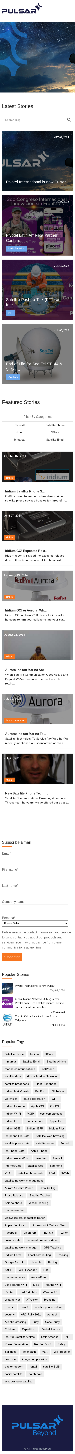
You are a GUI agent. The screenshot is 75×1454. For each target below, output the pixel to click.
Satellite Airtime (56, 1061)
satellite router (45, 1143)
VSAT (8, 1173)
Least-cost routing (39, 1255)
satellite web (35, 1165)
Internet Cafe (13, 1165)
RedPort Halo (28, 1292)
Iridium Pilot (56, 1128)
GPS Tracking (52, 1247)
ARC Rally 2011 (31, 1314)
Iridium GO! (12, 1121)
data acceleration (15, 720)
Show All (20, 425)
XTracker (32, 1299)
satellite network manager (21, 1247)
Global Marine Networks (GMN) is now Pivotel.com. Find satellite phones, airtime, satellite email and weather (40, 1003)
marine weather (15, 1210)
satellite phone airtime (48, 1307)
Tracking (62, 1255)
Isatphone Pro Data (17, 1136)
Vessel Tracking (38, 1202)
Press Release (14, 1195)
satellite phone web (30, 1173)
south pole (35, 1374)
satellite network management (24, 1180)
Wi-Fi (55, 1098)
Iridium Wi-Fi (13, 1113)
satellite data (13, 1076)
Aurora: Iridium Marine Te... (25, 734)
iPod (46, 1269)
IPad (52, 1173)
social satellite (13, 1374)
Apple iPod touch (15, 1225)
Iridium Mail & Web (17, 1091)
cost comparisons (51, 1113)
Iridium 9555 (13, 1128)
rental (33, 1366)
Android (65, 1143)
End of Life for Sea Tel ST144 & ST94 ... (34, 366)
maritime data (34, 1121)
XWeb (65, 1173)
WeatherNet (12, 1299)
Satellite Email (55, 439)
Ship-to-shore (13, 1202)
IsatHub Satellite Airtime (20, 1336)
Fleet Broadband (46, 1083)
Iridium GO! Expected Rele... (26, 551)
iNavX (24, 1307)
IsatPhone (47, 1069)
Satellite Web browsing (50, 1136)
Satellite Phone (55, 425)
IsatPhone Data (14, 1150)
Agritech (52, 1314)
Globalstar (58, 1091)
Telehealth (29, 1351)
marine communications (20, 1069)
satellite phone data (17, 1143)
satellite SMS (51, 1366)
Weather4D (50, 1292)
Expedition (28, 1329)
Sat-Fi (8, 1269)
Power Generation (16, 1344)
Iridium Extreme (15, 1106)
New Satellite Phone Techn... (26, 793)
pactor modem (14, 1366)
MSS (36, 1284)
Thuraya (47, 1232)
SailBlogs (10, 1351)
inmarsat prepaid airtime (42, 1240)
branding (49, 1299)
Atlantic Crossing (15, 1321)
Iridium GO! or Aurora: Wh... (26, 610)
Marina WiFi (53, 1284)
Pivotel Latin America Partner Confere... (32, 238)
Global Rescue (51, 1329)
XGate (55, 432)
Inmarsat (19, 439)
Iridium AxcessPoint (17, 1158)
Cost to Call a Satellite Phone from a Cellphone (36, 1018)
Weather (41, 1158)
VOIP (30, 1113)
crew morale (12, 1240)
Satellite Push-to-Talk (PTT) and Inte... (34, 302)
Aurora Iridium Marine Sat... (25, 670)
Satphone (56, 1165)
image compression (34, 1359)
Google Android (14, 1262)
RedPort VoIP (42, 1344)
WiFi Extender (28, 1269)
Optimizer (11, 1098)
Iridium (20, 432)
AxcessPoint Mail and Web (49, 1225)
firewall (57, 1158)
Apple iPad (56, 1121)
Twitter (63, 1232)
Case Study (52, 1321)
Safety (62, 1344)
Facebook (11, 1232)
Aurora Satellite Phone (19, 1188)
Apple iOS (37, 1106)
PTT (10, 312)
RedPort (40, 1091)
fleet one (10, 1359)
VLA (44, 1351)
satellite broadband (17, 1083)
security (10, 1314)
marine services (15, 1277)
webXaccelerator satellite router (25, 1217)
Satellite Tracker (40, 1195)
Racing (52, 1262)
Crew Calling (48, 1188)
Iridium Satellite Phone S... (25, 491)
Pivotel (9, 1292)
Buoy (35, 1321)
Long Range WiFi (16, 1284)
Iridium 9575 (35, 1128)
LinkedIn (36, 1262)
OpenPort (30, 1232)
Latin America (16, 248)
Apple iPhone (39, 1150)
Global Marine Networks (42, 1076)
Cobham (13, 377)
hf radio (9, 1307)
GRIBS (54, 1106)
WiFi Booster (62, 1351)
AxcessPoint (39, 1277)
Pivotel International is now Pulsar (36, 182)
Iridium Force (13, 1255)
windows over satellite (18, 1381)
